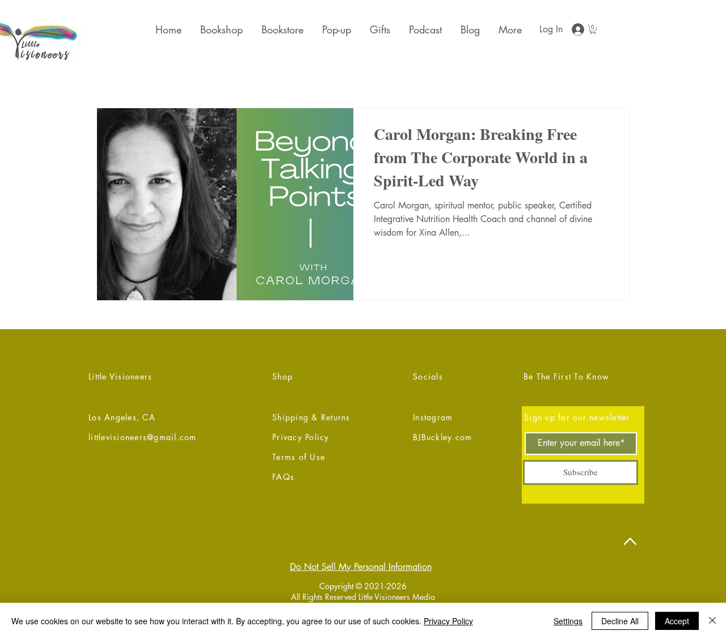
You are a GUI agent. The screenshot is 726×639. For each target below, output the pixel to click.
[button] (379, 29)
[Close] (712, 621)
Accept (677, 621)
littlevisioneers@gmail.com (142, 437)
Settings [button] (568, 621)
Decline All (620, 621)
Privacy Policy (448, 621)
